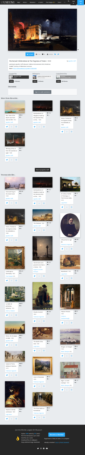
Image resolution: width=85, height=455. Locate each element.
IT (71, 244)
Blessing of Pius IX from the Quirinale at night (11, 151)
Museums (32, 2)
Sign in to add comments (42, 92)
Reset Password (64, 442)
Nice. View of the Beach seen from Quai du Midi (10, 118)
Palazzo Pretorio (65, 311)
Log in (57, 442)
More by (42, 170)
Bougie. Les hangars (66, 347)
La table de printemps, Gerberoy (9, 306)
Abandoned (64, 271)
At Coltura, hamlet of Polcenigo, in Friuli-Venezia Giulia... (66, 196)
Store (59, 2)
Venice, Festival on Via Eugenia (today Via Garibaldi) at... (66, 120)
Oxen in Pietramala (38, 377)
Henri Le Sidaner (10, 311)
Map (18, 2)
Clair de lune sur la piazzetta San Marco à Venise (39, 265)
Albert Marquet (65, 351)
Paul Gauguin (9, 276)
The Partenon (37, 223)
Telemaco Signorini (11, 371)
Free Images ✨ (50, 2)
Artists (25, 2)
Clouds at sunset (38, 312)
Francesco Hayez (65, 244)
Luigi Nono (9, 414)
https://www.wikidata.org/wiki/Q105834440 (25, 68)
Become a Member (57, 435)
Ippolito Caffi (72, 61)
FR (14, 276)
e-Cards (40, 2)
